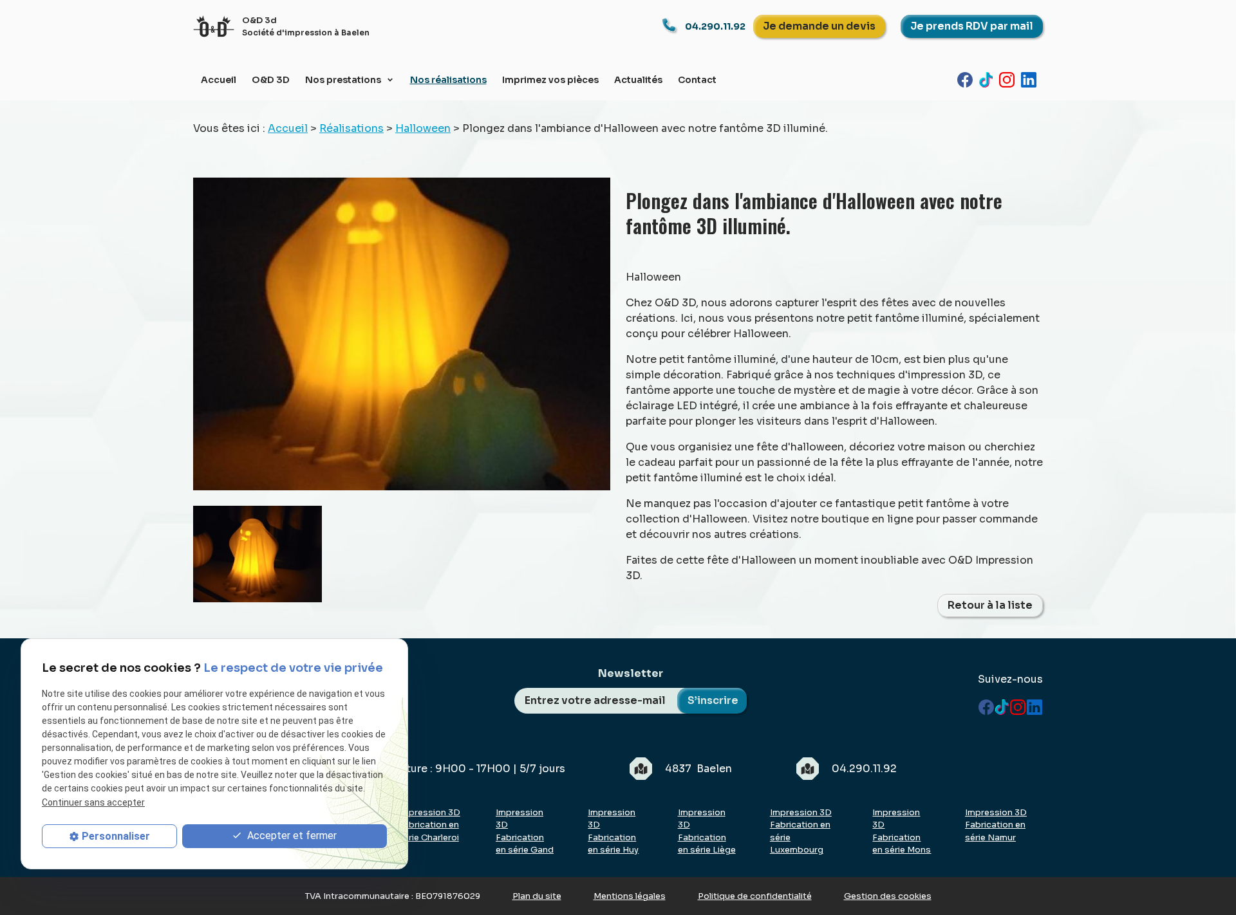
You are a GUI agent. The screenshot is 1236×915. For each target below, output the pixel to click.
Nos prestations (344, 80)
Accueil (218, 80)
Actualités (638, 80)
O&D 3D (271, 80)
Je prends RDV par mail (971, 26)
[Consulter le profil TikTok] (989, 79)
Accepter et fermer (291, 835)
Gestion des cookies (888, 896)
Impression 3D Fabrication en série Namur (996, 825)
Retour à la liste (990, 605)
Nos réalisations (448, 80)
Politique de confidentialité (755, 896)
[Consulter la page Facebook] (968, 79)
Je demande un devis (819, 26)
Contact (697, 80)
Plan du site (536, 896)
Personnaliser (116, 836)
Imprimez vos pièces (550, 80)
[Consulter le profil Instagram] (1010, 79)
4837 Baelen (698, 768)
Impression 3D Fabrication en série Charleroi (429, 825)
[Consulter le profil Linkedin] (1032, 79)
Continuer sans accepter (93, 802)
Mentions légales (630, 896)
